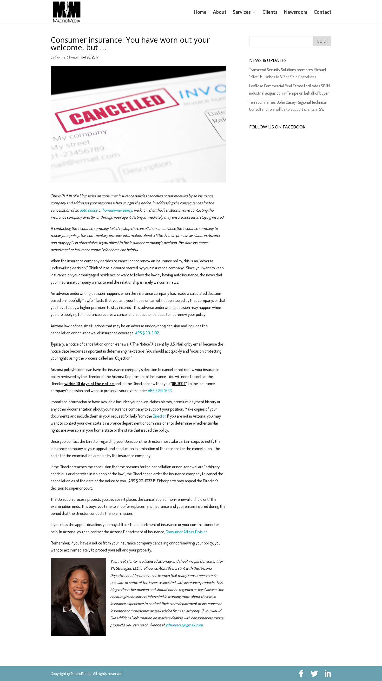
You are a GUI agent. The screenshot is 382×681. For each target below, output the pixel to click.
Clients (270, 12)
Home (200, 12)
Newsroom (295, 12)
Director (159, 416)
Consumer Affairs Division (187, 531)
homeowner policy (117, 210)
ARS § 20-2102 (147, 332)
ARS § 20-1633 (160, 390)
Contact (322, 12)
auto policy (89, 210)
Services (242, 12)
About (219, 12)
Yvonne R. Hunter (67, 57)
